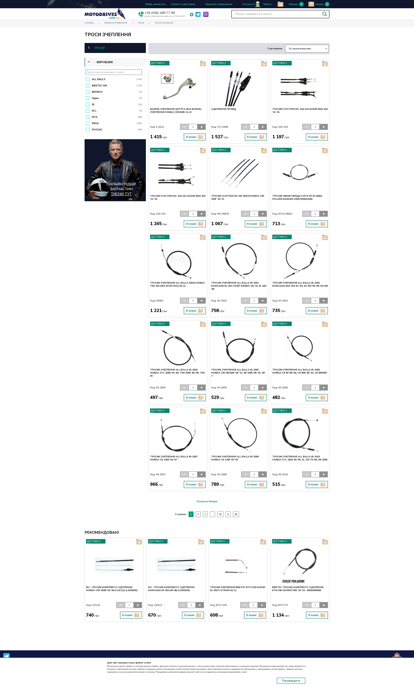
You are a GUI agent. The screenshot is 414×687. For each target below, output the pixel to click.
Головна (89, 23)
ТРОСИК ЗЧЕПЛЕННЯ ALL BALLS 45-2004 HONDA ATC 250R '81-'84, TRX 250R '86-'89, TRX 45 (177, 372)
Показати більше (207, 501)
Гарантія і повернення (218, 4)
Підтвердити (291, 681)
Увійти (267, 4)
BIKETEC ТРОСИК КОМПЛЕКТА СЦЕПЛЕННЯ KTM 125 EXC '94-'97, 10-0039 (297, 589)
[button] (324, 14)
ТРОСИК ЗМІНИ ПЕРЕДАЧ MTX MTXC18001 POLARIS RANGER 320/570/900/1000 (297, 197)
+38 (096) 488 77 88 (160, 13)
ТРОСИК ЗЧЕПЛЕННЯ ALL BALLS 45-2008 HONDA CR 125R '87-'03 (235, 458)
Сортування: (289, 48)
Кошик (319, 4)
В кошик (191, 137)
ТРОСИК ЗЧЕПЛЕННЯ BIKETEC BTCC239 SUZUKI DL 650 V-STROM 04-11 (175, 589)
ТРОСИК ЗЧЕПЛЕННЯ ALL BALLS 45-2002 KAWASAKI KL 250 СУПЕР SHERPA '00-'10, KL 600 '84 (238, 286)
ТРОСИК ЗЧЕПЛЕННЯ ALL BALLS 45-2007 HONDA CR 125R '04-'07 (173, 458)
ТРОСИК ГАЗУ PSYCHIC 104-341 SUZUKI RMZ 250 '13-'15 (177, 197)
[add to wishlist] (280, 4)
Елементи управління (115, 23)
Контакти (249, 4)
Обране (293, 4)
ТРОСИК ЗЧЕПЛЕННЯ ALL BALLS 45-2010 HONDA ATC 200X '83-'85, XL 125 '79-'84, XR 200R (299, 458)
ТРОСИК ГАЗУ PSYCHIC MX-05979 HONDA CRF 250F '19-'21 (237, 197)
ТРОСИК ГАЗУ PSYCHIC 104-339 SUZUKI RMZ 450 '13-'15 (300, 111)
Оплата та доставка (183, 4)
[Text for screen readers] (105, 18)
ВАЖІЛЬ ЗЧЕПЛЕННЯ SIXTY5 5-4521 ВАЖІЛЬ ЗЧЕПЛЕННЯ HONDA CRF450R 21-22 (175, 111)
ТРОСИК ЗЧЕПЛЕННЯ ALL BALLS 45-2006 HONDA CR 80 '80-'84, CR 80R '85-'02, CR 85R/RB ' (300, 371)
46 (220, 514)
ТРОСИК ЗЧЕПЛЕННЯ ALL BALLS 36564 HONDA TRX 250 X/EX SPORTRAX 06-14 (177, 284)
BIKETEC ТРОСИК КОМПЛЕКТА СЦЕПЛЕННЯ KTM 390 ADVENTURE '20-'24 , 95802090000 (235, 589)
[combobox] (307, 48)
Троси (141, 23)
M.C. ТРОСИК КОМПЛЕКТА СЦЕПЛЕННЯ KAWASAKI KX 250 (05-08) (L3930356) (109, 589)
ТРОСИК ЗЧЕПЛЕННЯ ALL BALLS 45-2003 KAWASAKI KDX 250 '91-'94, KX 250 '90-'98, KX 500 (300, 284)
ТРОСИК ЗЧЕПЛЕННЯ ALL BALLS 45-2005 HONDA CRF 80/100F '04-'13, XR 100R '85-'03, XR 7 (238, 372)
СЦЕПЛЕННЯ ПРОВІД (223, 109)
